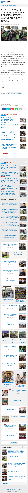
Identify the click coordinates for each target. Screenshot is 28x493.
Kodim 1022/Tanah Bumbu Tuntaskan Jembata (10, 426)
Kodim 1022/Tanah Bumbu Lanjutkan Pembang (14, 342)
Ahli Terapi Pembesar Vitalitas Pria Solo (10, 271)
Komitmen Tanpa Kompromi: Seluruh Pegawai (20, 387)
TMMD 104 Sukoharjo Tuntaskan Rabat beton (10, 236)
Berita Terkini (6, 447)
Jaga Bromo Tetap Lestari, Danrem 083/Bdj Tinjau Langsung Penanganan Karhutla (9, 187)
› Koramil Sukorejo (8, 5)
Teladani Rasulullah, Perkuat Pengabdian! (10, 245)
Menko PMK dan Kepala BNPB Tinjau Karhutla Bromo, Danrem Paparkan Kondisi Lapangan (9, 180)
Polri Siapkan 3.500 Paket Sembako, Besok (17, 253)
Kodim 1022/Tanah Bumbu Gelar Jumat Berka (10, 347)
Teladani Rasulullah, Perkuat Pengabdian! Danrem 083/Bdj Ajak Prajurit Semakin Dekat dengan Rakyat (16, 452)
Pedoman (14, 489)
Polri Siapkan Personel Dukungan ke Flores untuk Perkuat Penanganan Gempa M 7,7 (17, 478)
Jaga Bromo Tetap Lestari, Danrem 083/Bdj (10, 315)
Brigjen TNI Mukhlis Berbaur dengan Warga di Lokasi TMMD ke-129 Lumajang (9, 174)
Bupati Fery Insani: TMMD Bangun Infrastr (10, 356)
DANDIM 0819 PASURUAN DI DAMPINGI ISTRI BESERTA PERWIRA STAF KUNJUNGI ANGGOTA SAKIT (9, 194)
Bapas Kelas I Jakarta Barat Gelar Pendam (5, 341)
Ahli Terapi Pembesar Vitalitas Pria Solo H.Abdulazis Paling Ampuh (9, 167)
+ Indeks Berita (5, 483)
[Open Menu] (26, 2)
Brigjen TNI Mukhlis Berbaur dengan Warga (10, 306)
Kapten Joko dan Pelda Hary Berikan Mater (10, 408)
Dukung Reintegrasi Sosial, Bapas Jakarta (10, 434)
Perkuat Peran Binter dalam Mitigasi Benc (17, 399)
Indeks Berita (14, 442)
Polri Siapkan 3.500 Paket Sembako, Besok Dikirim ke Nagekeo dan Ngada (17, 457)
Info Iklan (19, 489)
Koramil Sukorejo (11, 93)
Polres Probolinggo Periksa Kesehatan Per (7, 300)
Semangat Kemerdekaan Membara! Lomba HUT (10, 262)
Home (2, 5)
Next (24, 447)
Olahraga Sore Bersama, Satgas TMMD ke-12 (10, 323)
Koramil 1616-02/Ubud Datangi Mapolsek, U (10, 364)
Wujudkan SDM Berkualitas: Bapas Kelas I (17, 391)
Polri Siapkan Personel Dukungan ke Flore (10, 279)
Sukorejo (19, 93)
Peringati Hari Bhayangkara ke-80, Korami (8, 386)
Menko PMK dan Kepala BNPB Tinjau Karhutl (20, 302)
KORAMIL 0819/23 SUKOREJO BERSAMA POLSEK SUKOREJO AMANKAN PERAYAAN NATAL (13, 15)
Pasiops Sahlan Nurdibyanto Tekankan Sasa (18, 417)
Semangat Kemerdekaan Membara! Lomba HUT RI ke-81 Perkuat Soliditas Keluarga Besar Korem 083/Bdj (16, 465)
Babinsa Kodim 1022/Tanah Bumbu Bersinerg (22, 342)
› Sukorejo (14, 5)
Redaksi (9, 489)
